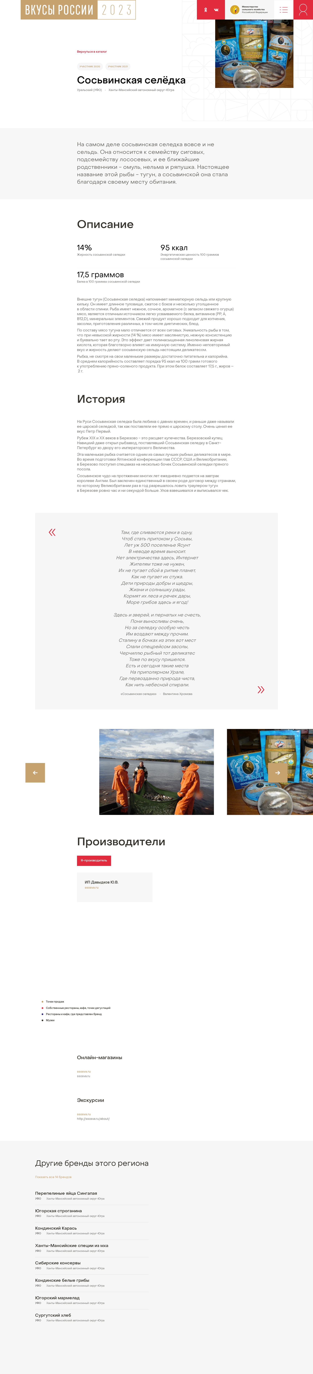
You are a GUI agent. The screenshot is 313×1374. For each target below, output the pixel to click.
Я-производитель (94, 860)
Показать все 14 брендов (53, 1177)
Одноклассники (206, 9)
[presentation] (35, 773)
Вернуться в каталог (92, 51)
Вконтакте (216, 9)
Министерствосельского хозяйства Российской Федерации (240, 12)
